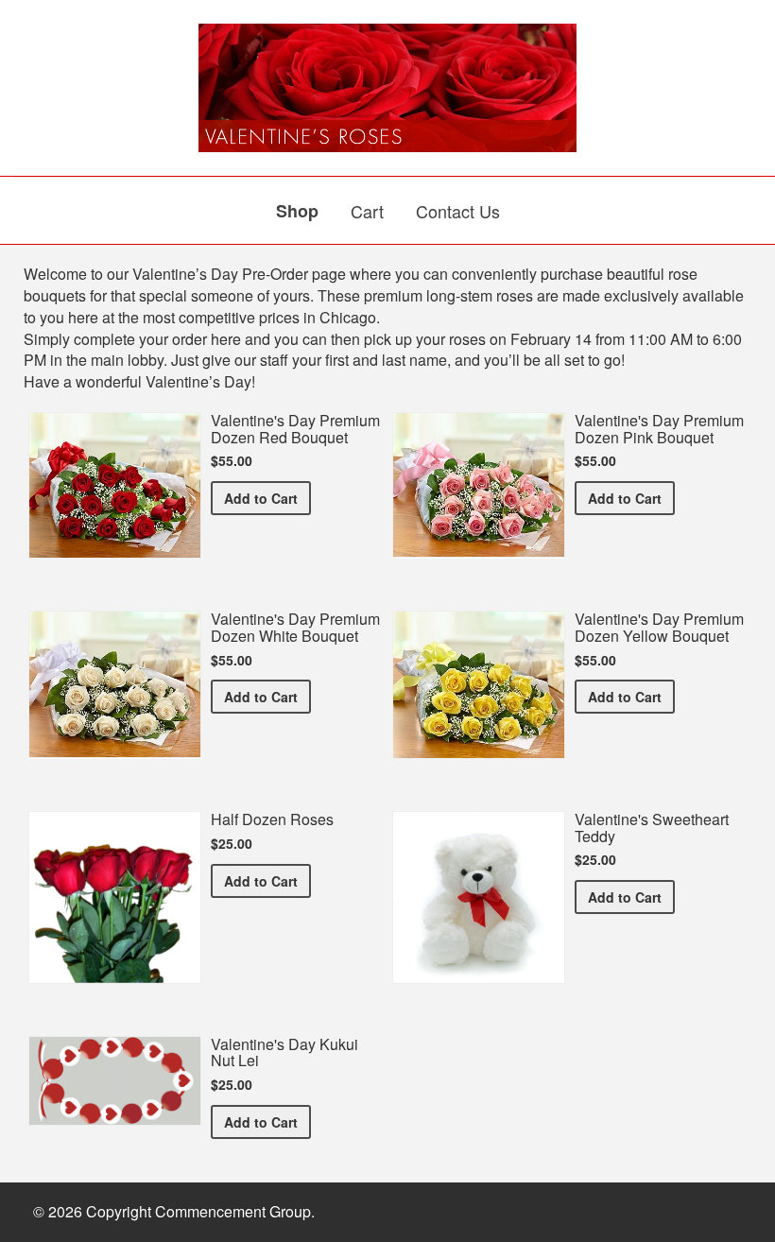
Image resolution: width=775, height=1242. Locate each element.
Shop (297, 210)
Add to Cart (267, 498)
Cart (367, 210)
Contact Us (458, 210)
